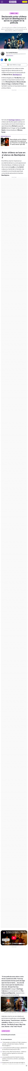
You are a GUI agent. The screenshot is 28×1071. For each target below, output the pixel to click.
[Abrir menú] (2, 2)
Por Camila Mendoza (12, 52)
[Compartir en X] (5, 60)
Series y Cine (14, 13)
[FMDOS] (12, 1)
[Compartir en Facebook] (2, 60)
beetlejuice (6, 1031)
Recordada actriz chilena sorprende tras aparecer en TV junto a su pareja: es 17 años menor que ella (18, 142)
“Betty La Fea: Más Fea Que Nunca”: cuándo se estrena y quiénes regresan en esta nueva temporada (14, 1053)
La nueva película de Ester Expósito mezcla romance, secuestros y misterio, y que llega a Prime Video (13, 1058)
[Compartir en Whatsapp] (9, 60)
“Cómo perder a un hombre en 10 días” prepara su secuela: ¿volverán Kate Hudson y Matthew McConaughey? (14, 1044)
